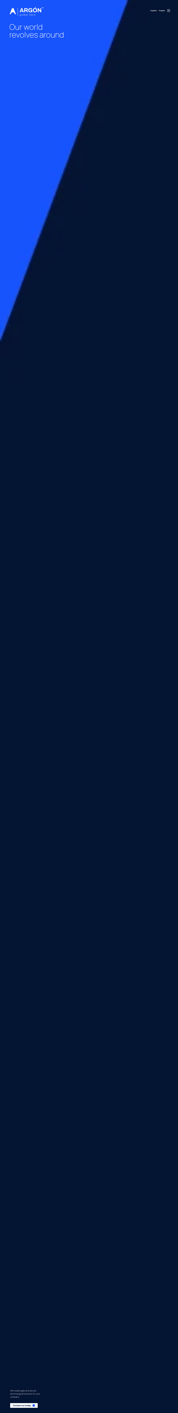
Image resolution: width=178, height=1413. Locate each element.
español (154, 11)
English (162, 11)
